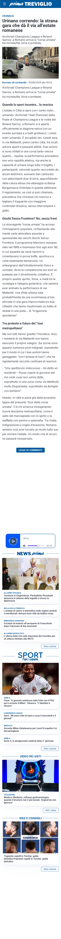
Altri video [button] (50, 810)
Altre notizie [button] (50, 646)
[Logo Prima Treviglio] (30, 4)
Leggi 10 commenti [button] (30, 450)
